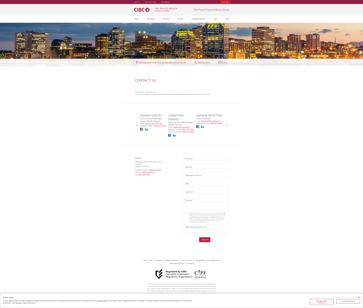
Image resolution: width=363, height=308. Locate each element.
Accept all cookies (348, 301)
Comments (189, 200)
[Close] (359, 297)
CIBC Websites (165, 2)
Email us (225, 62)
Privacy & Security (187, 260)
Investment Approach (198, 19)
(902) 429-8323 (144, 175)
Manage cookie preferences (177, 263)
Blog (227, 19)
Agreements (158, 260)
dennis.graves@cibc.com (153, 123)
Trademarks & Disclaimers (172, 260)
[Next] (226, 125)
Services (180, 19)
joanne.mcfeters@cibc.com (210, 121)
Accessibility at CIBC (214, 260)
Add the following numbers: (196, 227)
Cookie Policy (190, 263)
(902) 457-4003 (204, 62)
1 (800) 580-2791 (148, 172)
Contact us (204, 239)
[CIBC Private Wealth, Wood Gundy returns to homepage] (163, 10)
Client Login (225, 2)
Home (136, 19)
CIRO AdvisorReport (200, 260)
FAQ (151, 260)
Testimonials (151, 19)
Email (187, 183)
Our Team (166, 19)
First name (189, 158)
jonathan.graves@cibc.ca (181, 127)
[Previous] (137, 125)
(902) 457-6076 (188, 132)
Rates (145, 260)
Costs (215, 19)
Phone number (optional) (193, 175)
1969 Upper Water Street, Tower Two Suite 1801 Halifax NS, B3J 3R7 (162, 62)
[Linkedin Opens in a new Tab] (147, 130)
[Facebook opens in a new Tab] (142, 130)
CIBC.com (137, 2)
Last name (188, 167)
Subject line (189, 192)
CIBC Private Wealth (150, 2)
